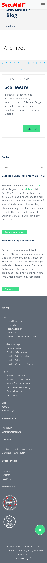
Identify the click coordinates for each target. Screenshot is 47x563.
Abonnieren (10, 289)
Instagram (6, 474)
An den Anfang (22, 558)
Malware (29, 189)
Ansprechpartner (14, 391)
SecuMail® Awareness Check (20, 364)
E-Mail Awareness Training (18, 387)
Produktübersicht (14, 321)
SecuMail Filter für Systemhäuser (21, 336)
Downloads (12, 395)
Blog (4, 402)
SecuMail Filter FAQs (16, 375)
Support (5, 371)
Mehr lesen (33, 129)
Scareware (16, 87)
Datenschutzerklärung (11, 431)
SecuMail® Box (14, 360)
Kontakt (5, 406)
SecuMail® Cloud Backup (18, 356)
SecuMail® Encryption (17, 352)
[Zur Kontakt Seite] (40, 530)
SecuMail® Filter (14, 348)
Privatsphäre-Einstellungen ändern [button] (17, 449)
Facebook (6, 478)
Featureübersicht (14, 328)
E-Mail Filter (7, 317)
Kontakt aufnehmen (14, 232)
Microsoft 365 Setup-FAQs (18, 383)
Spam (37, 185)
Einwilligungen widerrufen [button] (13, 452)
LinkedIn (6, 471)
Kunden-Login (8, 410)
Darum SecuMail (14, 332)
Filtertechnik (12, 325)
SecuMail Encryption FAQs (18, 379)
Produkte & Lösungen (11, 344)
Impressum (7, 427)
